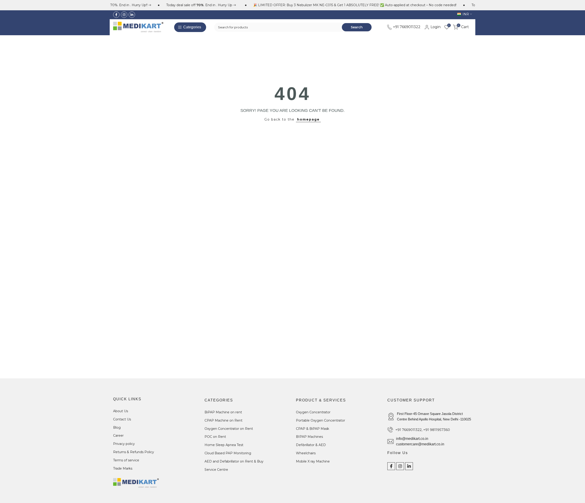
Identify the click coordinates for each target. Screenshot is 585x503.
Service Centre (216, 469)
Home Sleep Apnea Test (224, 445)
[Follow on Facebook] (116, 14)
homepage (308, 119)
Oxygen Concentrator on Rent (229, 428)
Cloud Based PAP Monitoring (228, 453)
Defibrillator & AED (311, 445)
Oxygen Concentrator (313, 412)
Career (118, 435)
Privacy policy (124, 444)
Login (435, 27)
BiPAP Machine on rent (223, 412)
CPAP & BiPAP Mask (312, 428)
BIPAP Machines (309, 437)
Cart (463, 27)
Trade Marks (122, 468)
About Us (120, 411)
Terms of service (126, 460)
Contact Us (122, 419)
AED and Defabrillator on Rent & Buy (234, 461)
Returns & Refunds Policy (133, 452)
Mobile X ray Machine (313, 461)
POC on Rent (215, 437)
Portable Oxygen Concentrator (320, 420)
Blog (117, 427)
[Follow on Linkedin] (132, 14)
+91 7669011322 (406, 27)
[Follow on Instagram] (124, 14)
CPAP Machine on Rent (223, 420)
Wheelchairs (306, 453)
